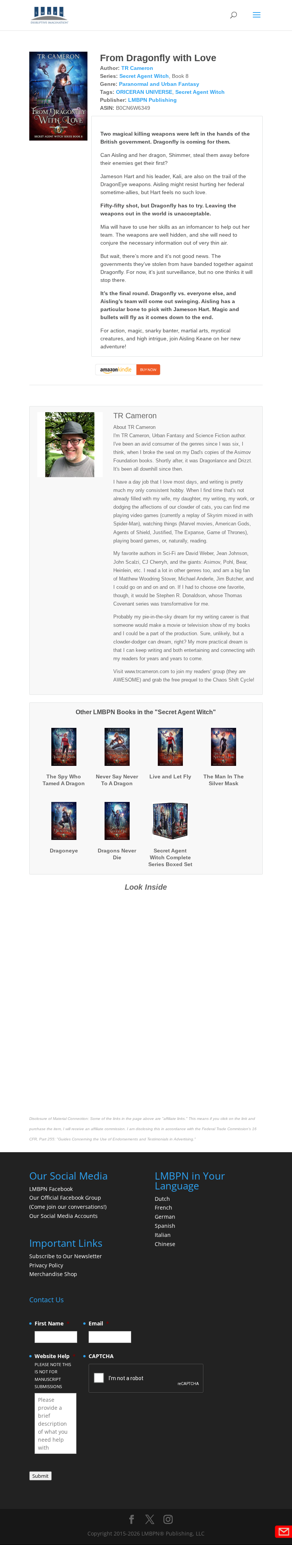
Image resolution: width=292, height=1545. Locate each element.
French (163, 1207)
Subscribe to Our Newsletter (65, 1256)
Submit (40, 1475)
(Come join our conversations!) (67, 1206)
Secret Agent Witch (144, 76)
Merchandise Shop (53, 1274)
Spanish (165, 1225)
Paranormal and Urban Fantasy (159, 84)
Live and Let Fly (170, 776)
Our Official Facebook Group (65, 1197)
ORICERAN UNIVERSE (144, 92)
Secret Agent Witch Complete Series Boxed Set (170, 857)
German (165, 1216)
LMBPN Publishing (152, 100)
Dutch (162, 1198)
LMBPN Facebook (51, 1188)
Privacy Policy (46, 1265)
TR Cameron (137, 68)
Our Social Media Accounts (63, 1215)
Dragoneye (64, 851)
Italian (163, 1234)
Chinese (165, 1244)
